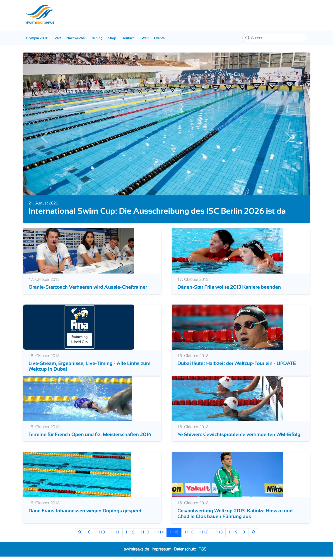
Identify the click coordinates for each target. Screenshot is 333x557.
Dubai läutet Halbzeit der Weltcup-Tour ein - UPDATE (236, 363)
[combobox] (274, 38)
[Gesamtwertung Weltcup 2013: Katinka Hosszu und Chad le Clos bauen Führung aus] (227, 474)
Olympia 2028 (37, 38)
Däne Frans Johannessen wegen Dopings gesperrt (85, 511)
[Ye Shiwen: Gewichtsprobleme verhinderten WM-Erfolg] (227, 398)
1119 (232, 532)
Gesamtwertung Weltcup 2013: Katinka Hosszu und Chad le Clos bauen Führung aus (235, 513)
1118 (218, 532)
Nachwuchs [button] (75, 38)
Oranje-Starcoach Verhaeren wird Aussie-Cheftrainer (88, 287)
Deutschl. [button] (129, 38)
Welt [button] (145, 38)
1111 (115, 532)
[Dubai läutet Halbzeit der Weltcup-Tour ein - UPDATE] (227, 327)
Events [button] (159, 38)
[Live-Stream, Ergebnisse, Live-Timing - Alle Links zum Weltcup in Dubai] (78, 327)
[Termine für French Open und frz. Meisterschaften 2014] (77, 398)
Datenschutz (185, 549)
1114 (159, 532)
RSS (202, 549)
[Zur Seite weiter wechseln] (244, 532)
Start (57, 38)
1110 (100, 532)
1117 (203, 532)
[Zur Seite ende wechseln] (253, 532)
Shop (112, 38)
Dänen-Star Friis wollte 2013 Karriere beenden (229, 287)
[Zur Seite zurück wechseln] (89, 532)
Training (96, 38)
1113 (144, 532)
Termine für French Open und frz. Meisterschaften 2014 (90, 434)
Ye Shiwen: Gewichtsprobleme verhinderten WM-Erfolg (238, 434)
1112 (129, 532)
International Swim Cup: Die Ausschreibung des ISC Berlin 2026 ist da (157, 211)
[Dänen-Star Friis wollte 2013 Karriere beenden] (227, 251)
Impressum (161, 549)
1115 (174, 532)
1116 (188, 532)
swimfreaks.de (136, 549)
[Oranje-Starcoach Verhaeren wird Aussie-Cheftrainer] (78, 251)
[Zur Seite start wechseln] (80, 532)
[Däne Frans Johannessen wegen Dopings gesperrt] (77, 474)
